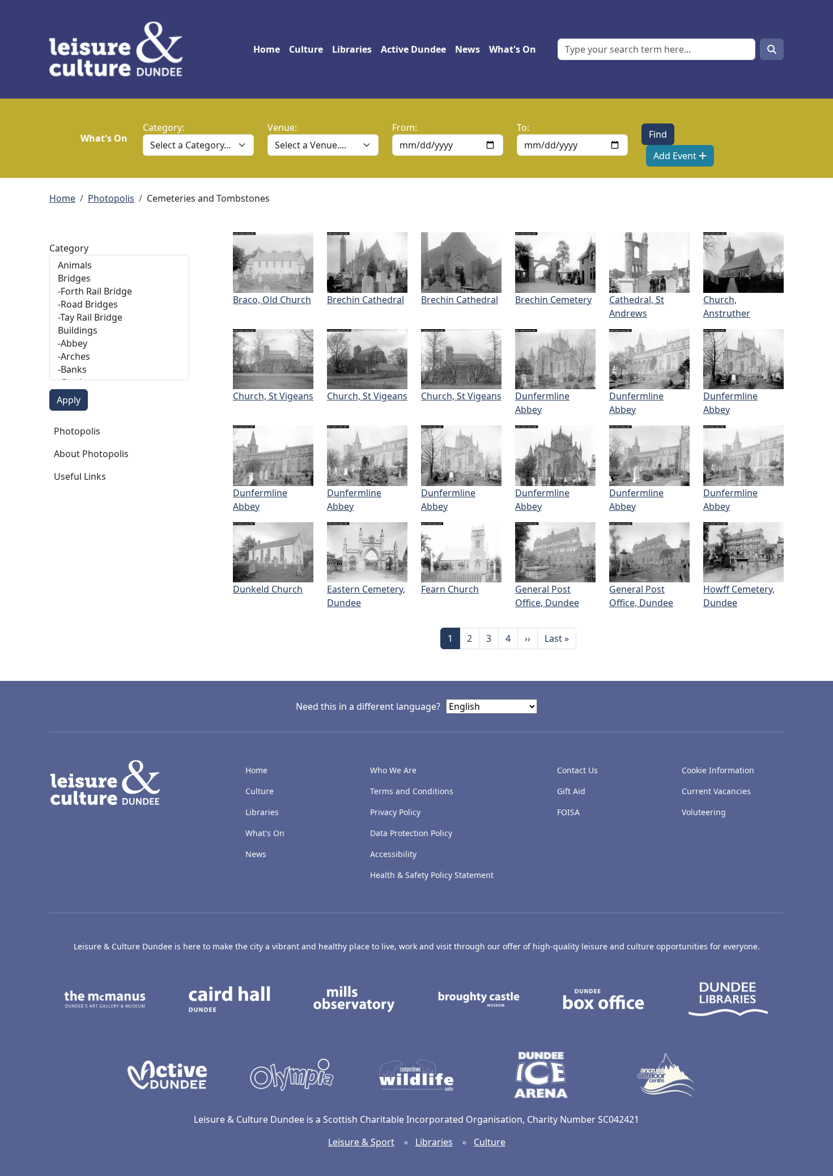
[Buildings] (119, 330)
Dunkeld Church (268, 589)
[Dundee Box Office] (603, 998)
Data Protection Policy (411, 833)
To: (523, 127)
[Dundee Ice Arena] (541, 1074)
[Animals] (119, 265)
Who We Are (393, 770)
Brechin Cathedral (365, 299)
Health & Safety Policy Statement (432, 875)
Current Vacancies (716, 791)
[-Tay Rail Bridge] (119, 317)
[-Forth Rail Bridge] (119, 291)
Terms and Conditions (411, 791)
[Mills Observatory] (354, 998)
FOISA (568, 812)
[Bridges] (119, 278)
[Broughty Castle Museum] (478, 998)
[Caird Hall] (229, 998)
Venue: (282, 127)
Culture (306, 49)
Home (266, 49)
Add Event (676, 156)
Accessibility (394, 854)
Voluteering (704, 812)
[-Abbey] (119, 343)
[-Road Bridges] (119, 304)
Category (68, 248)
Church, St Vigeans (273, 396)
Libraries (352, 49)
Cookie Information (718, 770)
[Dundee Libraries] (728, 998)
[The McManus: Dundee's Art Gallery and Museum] (104, 998)
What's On (512, 49)
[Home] (120, 49)
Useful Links (80, 476)
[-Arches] (119, 356)
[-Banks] (119, 369)
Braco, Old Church (272, 299)
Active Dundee (413, 49)
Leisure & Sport (361, 1142)
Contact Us (577, 770)
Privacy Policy (395, 812)
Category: (163, 127)
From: (404, 127)
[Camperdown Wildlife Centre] (416, 1074)
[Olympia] (291, 1074)
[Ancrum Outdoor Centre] (665, 1074)
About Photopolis (91, 454)
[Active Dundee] (167, 1074)
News (467, 49)
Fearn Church (450, 589)
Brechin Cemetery (553, 299)
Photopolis (111, 198)
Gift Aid (571, 791)
